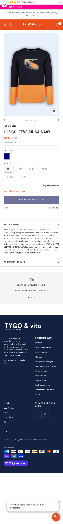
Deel (6, 208)
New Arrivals (9, 408)
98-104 (19, 169)
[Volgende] (58, 120)
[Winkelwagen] (57, 24)
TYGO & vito (10, 126)
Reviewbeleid (40, 380)
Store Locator (41, 352)
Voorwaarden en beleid (45, 390)
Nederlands (10, 432)
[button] (56, 517)
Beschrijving (11, 225)
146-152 (23, 177)
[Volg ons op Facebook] (38, 414)
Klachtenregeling (42, 385)
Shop (6, 413)
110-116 (31, 169)
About (37, 395)
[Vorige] (5, 120)
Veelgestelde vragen (44, 362)
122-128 (44, 169)
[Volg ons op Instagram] (44, 414)
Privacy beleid (41, 371)
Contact (38, 343)
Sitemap (38, 357)
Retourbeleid (40, 376)
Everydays (8, 417)
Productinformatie (15, 262)
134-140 (10, 177)
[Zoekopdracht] (10, 24)
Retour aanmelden (43, 348)
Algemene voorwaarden (45, 366)
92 (8, 169)
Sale (5, 422)
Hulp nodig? (54, 208)
